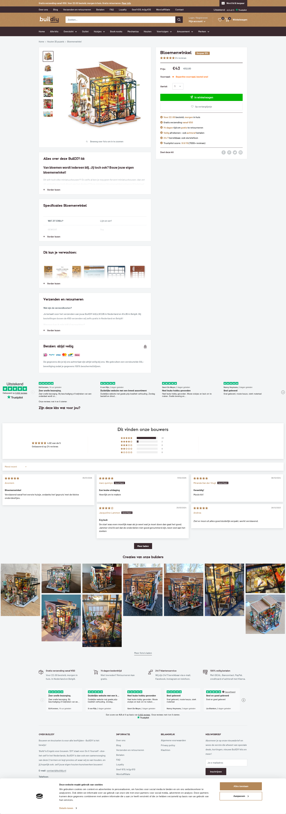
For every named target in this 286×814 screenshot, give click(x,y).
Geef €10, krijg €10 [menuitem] (141, 9)
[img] (12, 478)
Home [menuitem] (42, 31)
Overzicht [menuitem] (69, 31)
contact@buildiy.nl (56, 770)
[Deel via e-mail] (240, 152)
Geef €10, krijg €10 (125, 769)
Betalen (120, 754)
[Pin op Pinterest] (229, 152)
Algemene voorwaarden (173, 740)
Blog (118, 745)
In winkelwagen (203, 97)
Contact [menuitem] (179, 9)
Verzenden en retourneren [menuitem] (77, 9)
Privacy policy (168, 745)
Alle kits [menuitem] (54, 31)
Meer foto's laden (143, 652)
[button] (167, 57)
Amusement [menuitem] (183, 31)
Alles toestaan (241, 786)
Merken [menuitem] (202, 31)
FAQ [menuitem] (112, 9)
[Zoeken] (179, 19)
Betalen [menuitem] (100, 9)
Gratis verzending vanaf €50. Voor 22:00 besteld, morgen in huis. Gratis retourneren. (85, 3)
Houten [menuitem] (147, 31)
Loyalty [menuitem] (123, 9)
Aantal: (164, 86)
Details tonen (66, 808)
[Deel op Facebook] (224, 152)
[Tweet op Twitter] (235, 152)
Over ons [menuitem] (43, 9)
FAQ (118, 759)
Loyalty (120, 764)
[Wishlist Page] (220, 20)
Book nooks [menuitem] (116, 31)
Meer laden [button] (143, 546)
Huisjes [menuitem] (98, 31)
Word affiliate (123, 774)
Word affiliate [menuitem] (163, 9)
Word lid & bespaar (235, 3)
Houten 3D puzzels (55, 41)
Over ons (120, 740)
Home (41, 41)
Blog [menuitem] (55, 9)
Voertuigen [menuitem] (162, 31)
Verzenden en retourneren (130, 749)
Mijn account (196, 21)
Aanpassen (239, 796)
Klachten (165, 749)
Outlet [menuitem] (85, 31)
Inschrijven (216, 771)
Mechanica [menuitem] (133, 31)
